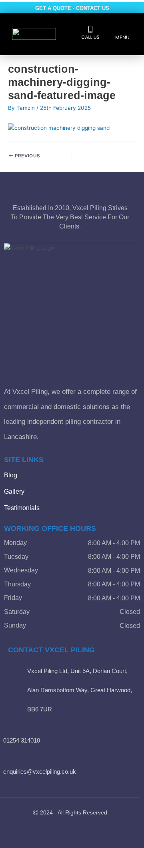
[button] (122, 34)
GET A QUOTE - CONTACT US (72, 8)
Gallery (14, 491)
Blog (10, 475)
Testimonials (22, 507)
